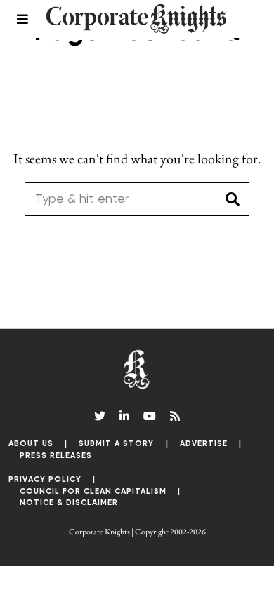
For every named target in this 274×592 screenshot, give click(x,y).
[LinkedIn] (124, 416)
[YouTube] (149, 416)
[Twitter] (100, 416)
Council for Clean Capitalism (93, 491)
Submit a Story (116, 444)
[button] (232, 199)
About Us (30, 444)
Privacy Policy (44, 479)
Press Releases (56, 455)
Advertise (204, 444)
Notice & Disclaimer (69, 502)
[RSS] (175, 416)
